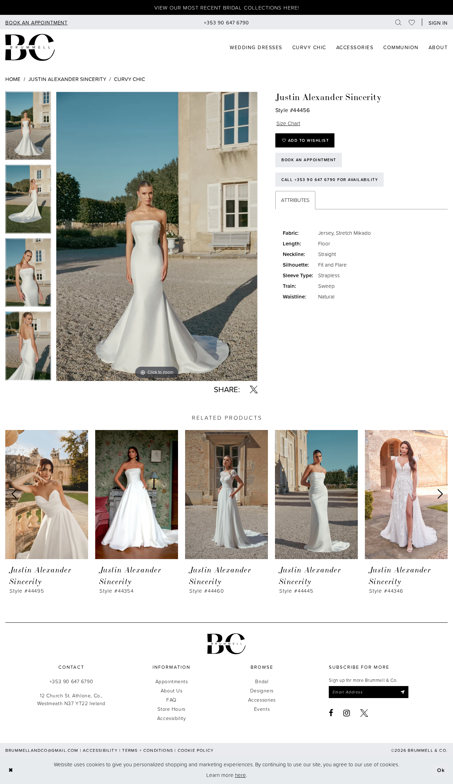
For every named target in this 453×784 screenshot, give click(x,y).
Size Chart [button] (288, 123)
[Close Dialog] (10, 769)
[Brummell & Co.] (226, 643)
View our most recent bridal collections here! (226, 7)
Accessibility (171, 718)
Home (13, 79)
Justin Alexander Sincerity (67, 79)
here (240, 775)
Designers (262, 690)
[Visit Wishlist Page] (412, 22)
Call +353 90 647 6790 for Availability (329, 179)
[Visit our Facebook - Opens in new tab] (331, 713)
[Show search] (398, 22)
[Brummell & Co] (30, 47)
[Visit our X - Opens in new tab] (364, 713)
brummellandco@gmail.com (42, 750)
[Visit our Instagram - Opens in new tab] (346, 713)
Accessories (262, 699)
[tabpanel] (28, 128)
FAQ (171, 699)
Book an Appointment (308, 160)
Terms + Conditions (147, 750)
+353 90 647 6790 (71, 681)
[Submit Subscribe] (402, 692)
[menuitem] (36, 22)
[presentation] (46, 494)
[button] (436, 22)
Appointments (171, 681)
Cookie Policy (196, 750)
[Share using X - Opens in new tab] (254, 389)
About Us (172, 690)
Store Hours (171, 708)
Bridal (261, 681)
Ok (441, 769)
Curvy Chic (129, 79)
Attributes (295, 200)
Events (262, 708)
